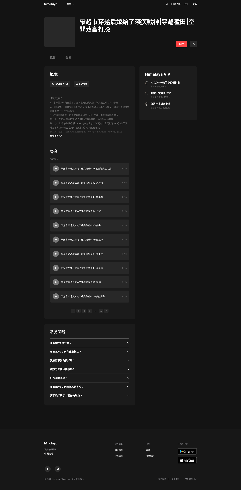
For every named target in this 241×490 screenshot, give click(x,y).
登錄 (195, 4)
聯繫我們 (119, 456)
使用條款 (175, 479)
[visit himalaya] (50, 4)
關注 (181, 44)
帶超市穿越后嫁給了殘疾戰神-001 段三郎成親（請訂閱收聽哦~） (87, 168)
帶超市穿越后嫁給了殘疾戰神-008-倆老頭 (82, 268)
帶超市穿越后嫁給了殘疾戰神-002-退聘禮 (82, 182)
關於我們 (119, 449)
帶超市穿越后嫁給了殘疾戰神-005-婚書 (81, 225)
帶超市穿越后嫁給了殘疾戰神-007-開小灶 (82, 253)
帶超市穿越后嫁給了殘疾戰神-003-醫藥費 (82, 197)
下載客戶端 (175, 4)
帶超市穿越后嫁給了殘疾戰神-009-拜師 (81, 282)
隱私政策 (162, 479)
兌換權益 (150, 456)
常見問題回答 (191, 479)
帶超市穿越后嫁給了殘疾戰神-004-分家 (81, 211)
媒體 (148, 449)
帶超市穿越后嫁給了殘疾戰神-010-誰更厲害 (83, 296)
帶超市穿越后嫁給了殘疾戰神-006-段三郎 (82, 239)
